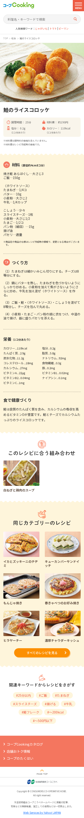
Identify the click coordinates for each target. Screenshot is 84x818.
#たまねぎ (62, 695)
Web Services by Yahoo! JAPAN (42, 812)
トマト (53, 28)
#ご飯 (43, 695)
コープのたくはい (20, 758)
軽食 (13, 38)
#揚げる (50, 704)
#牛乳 (68, 704)
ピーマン (64, 28)
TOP (5, 38)
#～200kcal (55, 712)
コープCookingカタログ (25, 744)
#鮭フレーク (30, 712)
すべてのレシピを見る (42, 652)
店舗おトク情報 (18, 751)
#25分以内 (23, 695)
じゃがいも (41, 28)
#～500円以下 (43, 720)
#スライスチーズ (25, 704)
